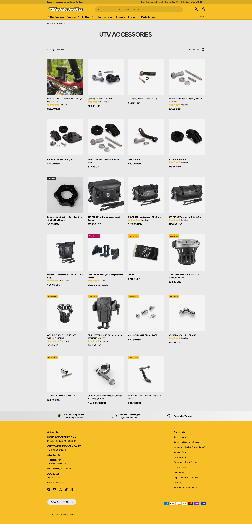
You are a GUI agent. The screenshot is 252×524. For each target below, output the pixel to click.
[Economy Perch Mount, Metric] (146, 77)
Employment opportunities (186, 477)
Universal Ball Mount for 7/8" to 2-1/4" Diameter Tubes (65, 100)
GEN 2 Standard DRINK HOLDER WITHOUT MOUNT (184, 276)
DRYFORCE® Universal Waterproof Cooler (104, 218)
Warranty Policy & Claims (185, 462)
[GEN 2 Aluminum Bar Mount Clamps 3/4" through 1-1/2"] (106, 374)
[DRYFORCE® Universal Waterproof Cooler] (106, 195)
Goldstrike (56, 514)
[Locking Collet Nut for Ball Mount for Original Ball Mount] (65, 195)
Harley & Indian (105, 17)
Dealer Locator (148, 17)
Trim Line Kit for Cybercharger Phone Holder (105, 276)
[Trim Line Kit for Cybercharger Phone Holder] (106, 252)
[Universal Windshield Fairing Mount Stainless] (187, 77)
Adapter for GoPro (177, 159)
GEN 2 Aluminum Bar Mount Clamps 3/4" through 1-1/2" (105, 397)
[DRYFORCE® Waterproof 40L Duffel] (146, 195)
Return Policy (180, 457)
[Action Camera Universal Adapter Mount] (106, 137)
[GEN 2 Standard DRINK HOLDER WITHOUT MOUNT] (187, 252)
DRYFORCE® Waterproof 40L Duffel (145, 217)
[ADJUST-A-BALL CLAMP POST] (146, 313)
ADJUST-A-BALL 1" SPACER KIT (62, 396)
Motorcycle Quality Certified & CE (189, 447)
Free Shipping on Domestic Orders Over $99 (160, 2)
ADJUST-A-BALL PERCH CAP (182, 335)
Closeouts (120, 17)
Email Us (177, 482)
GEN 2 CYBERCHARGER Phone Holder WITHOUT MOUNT (105, 337)
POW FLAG (133, 274)
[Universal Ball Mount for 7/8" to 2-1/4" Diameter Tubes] (65, 77)
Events (131, 17)
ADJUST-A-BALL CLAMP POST (142, 335)
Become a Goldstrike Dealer (186, 442)
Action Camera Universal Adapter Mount (104, 161)
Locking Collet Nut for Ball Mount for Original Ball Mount (64, 218)
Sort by (50, 49)
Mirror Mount (134, 159)
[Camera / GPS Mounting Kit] (65, 137)
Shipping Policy (181, 452)
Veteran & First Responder (186, 487)
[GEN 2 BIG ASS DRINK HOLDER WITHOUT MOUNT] (65, 313)
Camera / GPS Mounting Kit (60, 159)
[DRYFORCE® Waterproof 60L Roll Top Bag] (65, 252)
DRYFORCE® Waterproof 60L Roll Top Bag (65, 276)
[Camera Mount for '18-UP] (106, 77)
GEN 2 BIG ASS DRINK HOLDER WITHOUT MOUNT (61, 337)
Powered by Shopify (68, 514)
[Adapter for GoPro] (187, 137)
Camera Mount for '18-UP (100, 99)
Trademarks (179, 472)
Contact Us (199, 16)
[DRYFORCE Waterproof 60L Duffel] (187, 195)
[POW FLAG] (146, 252)
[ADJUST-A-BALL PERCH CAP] (187, 313)
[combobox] (139, 9)
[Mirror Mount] (146, 137)
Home (49, 23)
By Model (86, 17)
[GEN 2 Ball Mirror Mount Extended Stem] (146, 374)
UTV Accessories (59, 23)
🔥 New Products (55, 17)
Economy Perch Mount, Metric (142, 99)
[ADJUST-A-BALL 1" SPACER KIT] (65, 374)
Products (71, 17)
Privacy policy (180, 467)
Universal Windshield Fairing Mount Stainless (185, 100)
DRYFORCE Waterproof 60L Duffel (185, 217)
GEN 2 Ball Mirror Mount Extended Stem (144, 397)
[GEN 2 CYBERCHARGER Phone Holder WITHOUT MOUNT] (106, 313)
